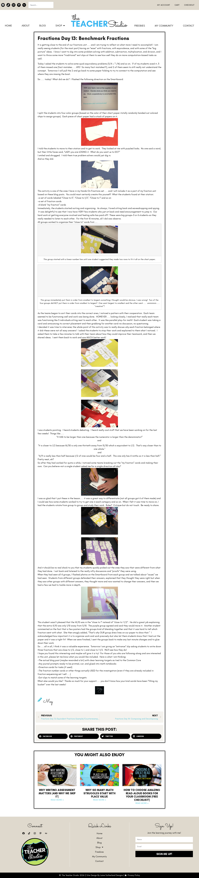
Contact (188, 25)
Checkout (189, 5)
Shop (59, 25)
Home (8, 25)
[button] (53, 736)
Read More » (57, 800)
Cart (177, 5)
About (26, 25)
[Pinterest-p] (19, 5)
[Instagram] (13, 5)
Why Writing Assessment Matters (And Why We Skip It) (57, 793)
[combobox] (41, 5)
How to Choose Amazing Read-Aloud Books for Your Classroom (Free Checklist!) (142, 795)
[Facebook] (3, 5)
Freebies (139, 25)
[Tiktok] (8, 5)
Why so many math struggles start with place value (99, 793)
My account (163, 5)
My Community (164, 25)
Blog (42, 25)
